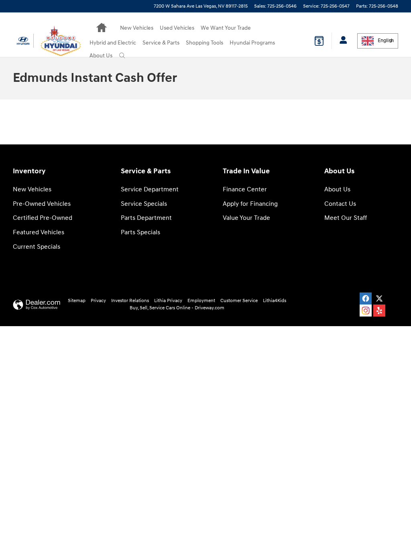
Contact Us (340, 204)
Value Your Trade (246, 218)
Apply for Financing (250, 204)
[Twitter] (379, 298)
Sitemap (76, 301)
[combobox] (377, 41)
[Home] (23, 41)
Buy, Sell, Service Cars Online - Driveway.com (177, 308)
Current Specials (36, 247)
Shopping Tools (204, 42)
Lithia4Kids (274, 301)
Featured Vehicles (38, 232)
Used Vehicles (177, 27)
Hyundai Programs (252, 42)
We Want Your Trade (226, 27)
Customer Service (239, 301)
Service (160, 42)
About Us (101, 55)
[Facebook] (366, 298)
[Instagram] (366, 310)
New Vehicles (136, 27)
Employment (201, 301)
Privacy (98, 301)
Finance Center (245, 189)
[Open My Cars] (341, 40)
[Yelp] (379, 310)
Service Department (150, 189)
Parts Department (146, 218)
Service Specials (144, 204)
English (386, 40)
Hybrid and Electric (113, 42)
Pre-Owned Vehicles (42, 204)
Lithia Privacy (168, 301)
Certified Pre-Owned (42, 218)
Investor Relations (130, 301)
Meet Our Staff (345, 218)
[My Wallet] (319, 41)
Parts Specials (140, 232)
